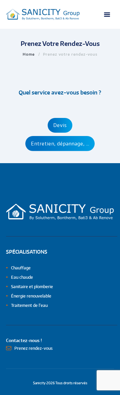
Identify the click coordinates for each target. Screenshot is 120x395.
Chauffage (21, 267)
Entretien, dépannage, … (60, 143)
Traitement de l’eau (29, 305)
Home (29, 54)
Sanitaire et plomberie (32, 286)
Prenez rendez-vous (33, 348)
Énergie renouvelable (31, 296)
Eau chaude (22, 277)
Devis (60, 125)
